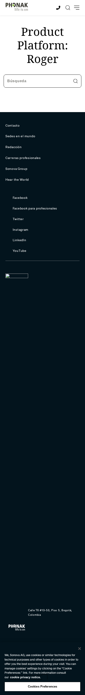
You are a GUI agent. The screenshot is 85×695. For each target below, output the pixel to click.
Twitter (18, 219)
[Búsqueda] (67, 7)
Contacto (12, 125)
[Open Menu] (77, 8)
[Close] (80, 649)
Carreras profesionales (23, 158)
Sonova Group (16, 169)
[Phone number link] (59, 8)
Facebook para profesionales (35, 208)
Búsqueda (17, 81)
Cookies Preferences (42, 686)
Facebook (20, 198)
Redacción (13, 147)
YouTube (20, 251)
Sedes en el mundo (20, 136)
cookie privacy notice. (25, 677)
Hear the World (17, 180)
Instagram (20, 230)
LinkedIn (19, 240)
